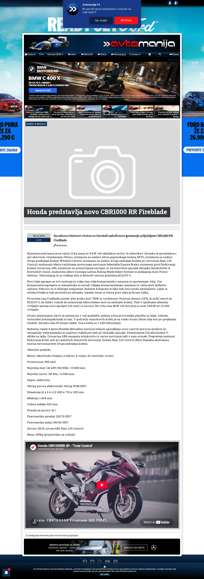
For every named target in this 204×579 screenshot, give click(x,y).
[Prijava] (170, 2)
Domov (31, 54)
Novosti (41, 123)
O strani (134, 54)
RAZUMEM (105, 574)
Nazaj (175, 54)
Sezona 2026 (54, 54)
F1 (40, 54)
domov (30, 123)
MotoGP (88, 54)
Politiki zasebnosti (128, 571)
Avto (73, 54)
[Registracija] (175, 2)
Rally (103, 54)
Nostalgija (120, 54)
